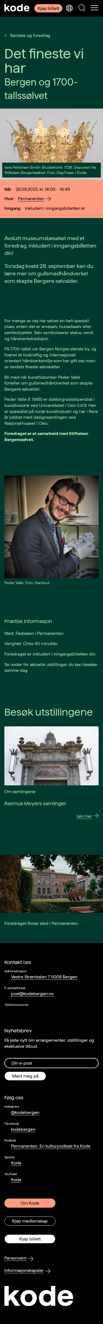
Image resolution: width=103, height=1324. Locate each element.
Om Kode (30, 1203)
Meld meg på (25, 1076)
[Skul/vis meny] (94, 8)
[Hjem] (17, 8)
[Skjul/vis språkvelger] (69, 8)
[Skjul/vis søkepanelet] (82, 8)
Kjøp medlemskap (30, 1221)
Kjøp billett (48, 8)
